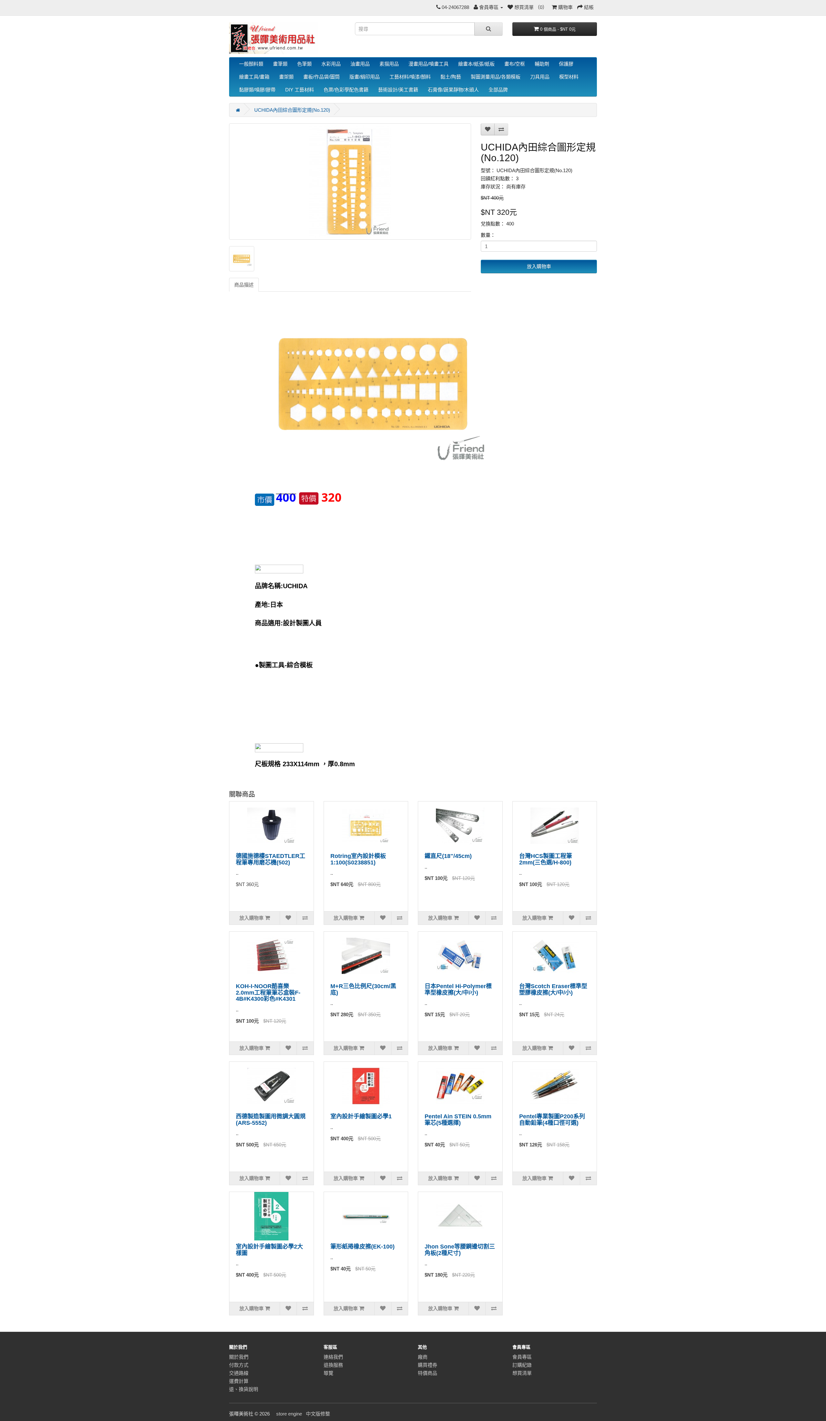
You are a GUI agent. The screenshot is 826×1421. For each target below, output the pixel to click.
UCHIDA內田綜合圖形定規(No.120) (292, 110)
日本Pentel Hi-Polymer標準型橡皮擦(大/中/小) (458, 989)
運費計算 (238, 1381)
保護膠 (566, 64)
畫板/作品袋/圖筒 (321, 76)
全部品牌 (498, 89)
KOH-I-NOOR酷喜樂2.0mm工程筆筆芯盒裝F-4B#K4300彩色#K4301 (268, 992)
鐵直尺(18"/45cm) (448, 856)
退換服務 (333, 1365)
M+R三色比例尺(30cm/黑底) (363, 989)
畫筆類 (280, 64)
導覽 (328, 1373)
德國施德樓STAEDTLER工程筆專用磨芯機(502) (270, 859)
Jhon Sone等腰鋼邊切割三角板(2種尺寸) (460, 1249)
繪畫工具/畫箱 (254, 76)
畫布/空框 (514, 64)
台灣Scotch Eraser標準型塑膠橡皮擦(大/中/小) (553, 989)
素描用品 (389, 64)
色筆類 (304, 64)
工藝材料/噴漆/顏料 (410, 76)
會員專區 (522, 1357)
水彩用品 (331, 64)
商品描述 (244, 284)
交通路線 (238, 1373)
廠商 (423, 1357)
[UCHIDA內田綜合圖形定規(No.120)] (350, 181)
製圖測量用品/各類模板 (495, 76)
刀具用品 (539, 76)
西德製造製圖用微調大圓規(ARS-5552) (271, 1119)
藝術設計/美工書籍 (398, 89)
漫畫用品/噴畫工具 (428, 64)
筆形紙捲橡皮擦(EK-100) (362, 1246)
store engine (289, 1413)
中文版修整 (318, 1413)
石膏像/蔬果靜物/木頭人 (453, 89)
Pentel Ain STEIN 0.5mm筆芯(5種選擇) (458, 1119)
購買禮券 (427, 1365)
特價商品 (427, 1373)
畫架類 (286, 76)
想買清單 (522, 1373)
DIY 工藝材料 (299, 89)
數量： (488, 235)
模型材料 (569, 76)
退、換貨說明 (243, 1389)
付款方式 (238, 1365)
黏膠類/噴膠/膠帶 (257, 89)
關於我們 (238, 1357)
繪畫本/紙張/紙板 (476, 64)
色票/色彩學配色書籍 (346, 89)
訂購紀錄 (522, 1365)
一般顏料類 (251, 64)
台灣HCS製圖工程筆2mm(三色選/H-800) (545, 859)
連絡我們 (333, 1357)
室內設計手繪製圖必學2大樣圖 (269, 1249)
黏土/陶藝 (450, 76)
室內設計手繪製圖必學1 (361, 1116)
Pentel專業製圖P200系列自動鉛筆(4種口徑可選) (552, 1119)
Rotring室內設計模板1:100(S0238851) (358, 859)
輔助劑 (542, 64)
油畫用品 (360, 64)
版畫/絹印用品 (364, 76)
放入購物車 (539, 266)
